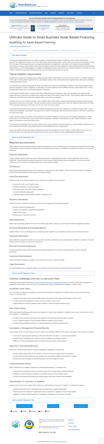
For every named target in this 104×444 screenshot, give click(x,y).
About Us (61, 13)
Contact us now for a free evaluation (74, 22)
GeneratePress (63, 441)
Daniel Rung (15, 46)
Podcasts (53, 13)
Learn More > (56, 427)
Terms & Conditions (74, 429)
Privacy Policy (72, 426)
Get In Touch (70, 13)
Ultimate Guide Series (44, 25)
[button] (94, 13)
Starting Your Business (35, 13)
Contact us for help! (49, 20)
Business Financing (21, 13)
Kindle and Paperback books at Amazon (44, 28)
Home (11, 13)
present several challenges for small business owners (51, 282)
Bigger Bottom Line (27, 4)
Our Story (71, 423)
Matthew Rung (26, 46)
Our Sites (79, 13)
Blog (46, 13)
